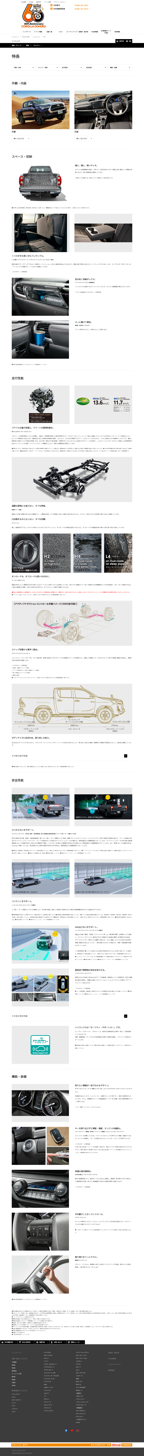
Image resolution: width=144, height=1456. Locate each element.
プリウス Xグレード (81, 1405)
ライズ (13, 1411)
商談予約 (121, 41)
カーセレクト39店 (16, 1373)
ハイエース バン (80, 1399)
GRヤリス (78, 1384)
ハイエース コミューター (82, 1402)
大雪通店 (14, 1362)
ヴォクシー (47, 1399)
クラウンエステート (49, 1367)
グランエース (47, 1408)
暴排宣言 (38, 2)
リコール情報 (47, 2)
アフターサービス (114, 1364)
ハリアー (46, 1361)
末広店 (13, 1385)
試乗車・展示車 (113, 1352)
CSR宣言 (31, 2)
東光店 (13, 1368)
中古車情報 (112, 1358)
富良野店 (14, 1371)
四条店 (13, 1365)
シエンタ (46, 1393)
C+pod (78, 1422)
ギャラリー (37, 45)
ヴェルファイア (48, 1405)
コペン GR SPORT (81, 1387)
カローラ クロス (48, 1355)
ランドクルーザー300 (49, 1373)
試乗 (130, 41)
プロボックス (79, 1396)
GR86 (77, 1378)
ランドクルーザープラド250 (51, 1376)
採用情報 (111, 1370)
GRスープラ (79, 1381)
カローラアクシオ (80, 1373)
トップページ (16, 1352)
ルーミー (14, 1403)
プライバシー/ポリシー (60, 2)
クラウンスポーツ (48, 1370)
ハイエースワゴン (48, 1410)
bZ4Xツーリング (48, 1387)
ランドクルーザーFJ (49, 1378)
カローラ (78, 1367)
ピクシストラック (80, 1413)
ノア (45, 1396)
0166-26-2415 (81, 5)
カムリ (77, 1370)
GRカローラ (79, 1390)
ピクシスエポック (80, 1410)
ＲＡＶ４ (46, 1358)
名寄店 (13, 1382)
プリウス (78, 1364)
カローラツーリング (81, 1355)
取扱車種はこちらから (19, 1390)
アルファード (47, 1402)
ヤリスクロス (47, 1352)
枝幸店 (13, 1379)
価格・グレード (16, 45)
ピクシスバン (79, 1416)
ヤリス (13, 1397)
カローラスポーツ (16, 1400)
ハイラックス (16, 41)
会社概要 (23, 2)
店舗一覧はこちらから (19, 1358)
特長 (27, 45)
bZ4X (45, 1384)
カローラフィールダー (82, 1358)
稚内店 (13, 1376)
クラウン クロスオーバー (50, 1364)
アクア (13, 1406)
